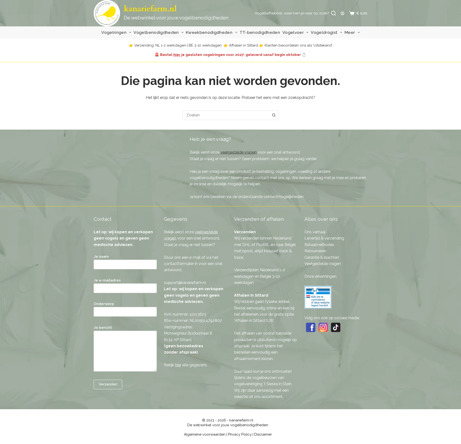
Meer (350, 32)
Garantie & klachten (321, 257)
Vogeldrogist (324, 32)
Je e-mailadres (107, 280)
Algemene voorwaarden (204, 434)
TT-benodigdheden (260, 32)
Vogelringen (114, 32)
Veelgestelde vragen (322, 263)
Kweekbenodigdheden (209, 32)
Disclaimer (263, 434)
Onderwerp (104, 304)
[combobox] (226, 115)
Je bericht (103, 327)
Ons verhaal (315, 232)
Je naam (101, 256)
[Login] (342, 13)
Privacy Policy (240, 434)
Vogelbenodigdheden (156, 32)
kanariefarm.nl (150, 9)
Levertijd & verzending (324, 238)
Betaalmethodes (319, 244)
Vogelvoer (293, 32)
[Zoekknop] (273, 115)
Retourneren (315, 251)
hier (176, 55)
